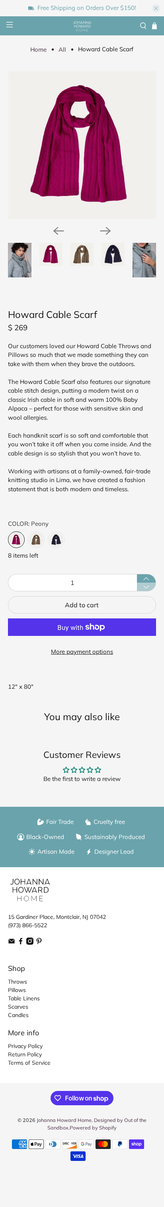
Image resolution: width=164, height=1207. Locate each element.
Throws (17, 981)
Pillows (17, 990)
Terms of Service (29, 1062)
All (62, 49)
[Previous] (58, 231)
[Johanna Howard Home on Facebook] (20, 942)
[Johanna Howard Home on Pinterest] (39, 942)
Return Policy (25, 1054)
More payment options (82, 651)
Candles (18, 1015)
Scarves (18, 1006)
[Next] (105, 231)
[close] (156, 8)
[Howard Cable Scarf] (82, 145)
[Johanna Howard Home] (82, 26)
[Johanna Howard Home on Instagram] (29, 942)
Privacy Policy (25, 1046)
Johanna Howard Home (64, 1120)
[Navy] (56, 539)
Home (38, 49)
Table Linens (24, 998)
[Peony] (16, 539)
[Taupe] (36, 539)
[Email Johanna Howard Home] (11, 942)
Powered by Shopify (93, 1127)
